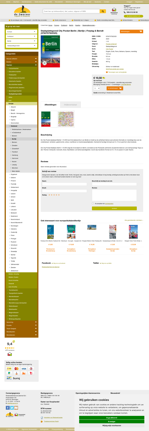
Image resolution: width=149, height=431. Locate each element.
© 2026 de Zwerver (12, 429)
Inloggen (129, 2)
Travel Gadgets (11, 328)
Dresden (14, 145)
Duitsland (13, 126)
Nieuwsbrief (59, 2)
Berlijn (14, 139)
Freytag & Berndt (111, 44)
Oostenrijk (13, 232)
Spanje (12, 255)
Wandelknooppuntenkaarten (17, 303)
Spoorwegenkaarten (15, 91)
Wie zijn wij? (87, 2)
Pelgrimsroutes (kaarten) (16, 87)
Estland (13, 177)
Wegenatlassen (13, 312)
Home (8, 2)
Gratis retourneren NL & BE (43, 2)
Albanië (13, 107)
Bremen (14, 142)
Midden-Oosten (13, 277)
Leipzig (14, 165)
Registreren (139, 2)
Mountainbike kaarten (15, 84)
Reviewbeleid (70, 429)
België (12, 110)
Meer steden (16, 171)
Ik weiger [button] (111, 422)
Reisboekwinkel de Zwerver (50, 267)
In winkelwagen (113, 88)
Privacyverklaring (57, 429)
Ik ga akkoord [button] (111, 418)
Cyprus (12, 120)
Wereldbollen (11, 335)
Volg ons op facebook (59, 263)
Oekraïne (13, 229)
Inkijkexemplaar (70, 104)
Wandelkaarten (13, 299)
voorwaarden (109, 203)
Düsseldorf (15, 148)
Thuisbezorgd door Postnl (51, 421)
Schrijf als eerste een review (115, 69)
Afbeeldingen (50, 104)
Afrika (10, 97)
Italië (12, 200)
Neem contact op (134, 16)
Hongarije (13, 190)
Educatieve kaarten (14, 71)
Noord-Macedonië (16, 222)
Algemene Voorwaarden (29, 429)
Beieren (14, 136)
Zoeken (103, 11)
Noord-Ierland (15, 219)
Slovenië (13, 248)
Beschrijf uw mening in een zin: (102, 181)
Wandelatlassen (13, 296)
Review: (94, 188)
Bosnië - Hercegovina (17, 113)
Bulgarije (13, 116)
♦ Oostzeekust (16, 132)
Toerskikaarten (13, 290)
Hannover (15, 158)
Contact (106, 2)
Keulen (14, 161)
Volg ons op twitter (106, 263)
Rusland (13, 242)
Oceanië (11, 283)
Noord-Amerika (13, 280)
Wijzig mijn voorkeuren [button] (111, 425)
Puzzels (9, 325)
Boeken (9, 62)
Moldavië (13, 213)
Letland (13, 206)
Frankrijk (13, 184)
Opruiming (10, 322)
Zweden (13, 267)
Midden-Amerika (14, 274)
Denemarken (14, 123)
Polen (12, 235)
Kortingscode (44, 429)
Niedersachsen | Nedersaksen (21, 129)
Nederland (14, 216)
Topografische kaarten (15, 293)
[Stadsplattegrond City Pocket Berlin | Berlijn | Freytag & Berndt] (50, 51)
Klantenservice (26, 2)
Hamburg (15, 155)
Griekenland (14, 187)
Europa (11, 103)
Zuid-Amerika (13, 287)
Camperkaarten (13, 68)
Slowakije (13, 251)
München (15, 168)
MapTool (16, 2)
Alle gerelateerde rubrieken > (134, 220)
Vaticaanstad (14, 264)
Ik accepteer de (104, 203)
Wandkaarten (11, 332)
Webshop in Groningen (73, 2)
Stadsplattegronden (15, 94)
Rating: (44, 195)
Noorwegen (14, 226)
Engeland (13, 174)
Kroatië (12, 203)
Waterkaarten (12, 309)
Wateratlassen (13, 306)
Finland (13, 181)
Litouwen (13, 210)
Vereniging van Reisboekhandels (53, 417)
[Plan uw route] (16, 408)
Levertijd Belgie (126, 84)
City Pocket (109, 49)
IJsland (12, 194)
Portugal (13, 238)
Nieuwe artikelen (12, 59)
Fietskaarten (12, 75)
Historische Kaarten (14, 81)
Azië (10, 100)
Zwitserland (14, 271)
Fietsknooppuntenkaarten (16, 78)
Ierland (12, 197)
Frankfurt (15, 152)
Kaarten (9, 65)
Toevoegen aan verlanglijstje (117, 72)
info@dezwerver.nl (12, 403)
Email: (44, 188)
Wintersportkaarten (14, 319)
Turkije (12, 261)
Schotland (13, 245)
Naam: (44, 181)
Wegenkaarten (13, 316)
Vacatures (98, 2)
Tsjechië (13, 258)
